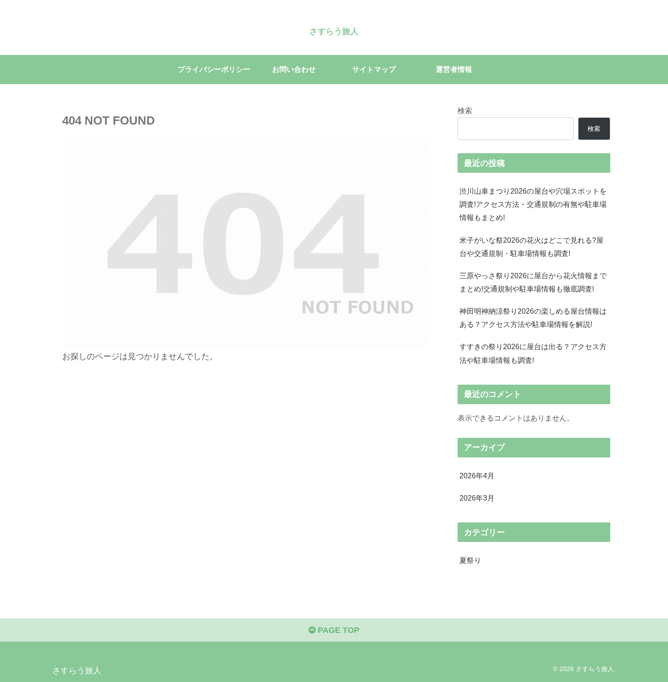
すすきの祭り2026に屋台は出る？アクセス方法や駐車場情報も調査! (533, 353)
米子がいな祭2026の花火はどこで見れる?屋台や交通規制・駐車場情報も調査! (531, 246)
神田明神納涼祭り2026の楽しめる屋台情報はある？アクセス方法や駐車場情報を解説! (533, 317)
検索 (465, 110)
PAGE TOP (337, 630)
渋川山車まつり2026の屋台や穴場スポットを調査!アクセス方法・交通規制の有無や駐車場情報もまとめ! (533, 204)
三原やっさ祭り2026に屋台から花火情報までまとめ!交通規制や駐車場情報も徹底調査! (533, 282)
